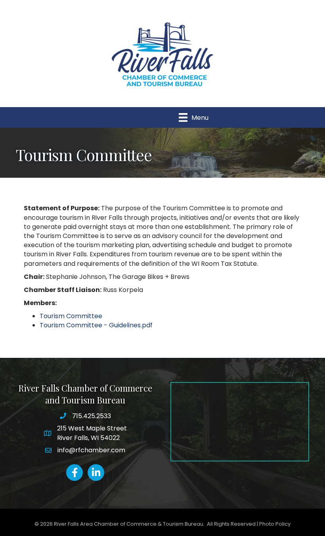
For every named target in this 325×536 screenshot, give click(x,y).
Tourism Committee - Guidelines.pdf (96, 325)
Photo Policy (275, 524)
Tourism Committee (71, 316)
